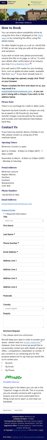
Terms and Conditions (34, 437)
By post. (9, 363)
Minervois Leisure (19, 430)
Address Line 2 (10, 269)
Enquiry (6, 313)
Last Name (9, 234)
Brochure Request (11, 331)
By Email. (9, 366)
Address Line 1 (10, 260)
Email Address (10, 252)
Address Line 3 (10, 278)
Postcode (7, 295)
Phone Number (11, 243)
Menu (4, 2)
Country (6, 304)
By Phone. (10, 370)
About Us (17, 437)
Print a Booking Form (20, 64)
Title (5, 216)
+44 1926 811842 (36, 3)
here (13, 74)
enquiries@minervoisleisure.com (37, 4)
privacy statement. (32, 342)
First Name (8, 225)
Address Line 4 (10, 287)
